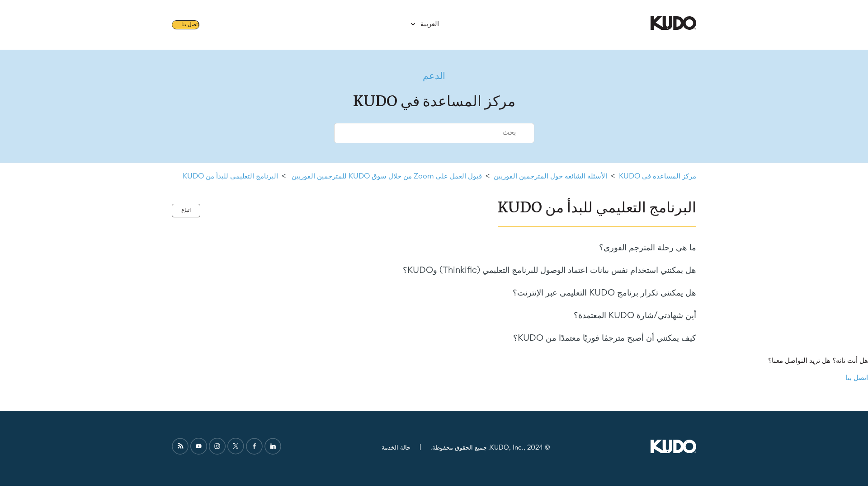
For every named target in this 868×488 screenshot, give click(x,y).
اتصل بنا (190, 25)
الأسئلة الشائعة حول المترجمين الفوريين (550, 177)
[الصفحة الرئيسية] (673, 28)
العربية (429, 24)
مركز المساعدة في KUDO (657, 177)
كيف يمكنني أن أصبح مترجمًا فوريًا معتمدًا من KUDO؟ (604, 338)
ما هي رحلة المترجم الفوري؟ (647, 248)
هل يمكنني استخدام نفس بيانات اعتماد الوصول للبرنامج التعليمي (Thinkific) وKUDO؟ (549, 271)
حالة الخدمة (396, 448)
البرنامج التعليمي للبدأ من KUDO (230, 177)
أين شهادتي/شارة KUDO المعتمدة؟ (635, 316)
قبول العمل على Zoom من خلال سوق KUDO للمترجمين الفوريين (386, 177)
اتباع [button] (186, 210)
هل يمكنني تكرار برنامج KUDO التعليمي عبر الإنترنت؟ (604, 293)
